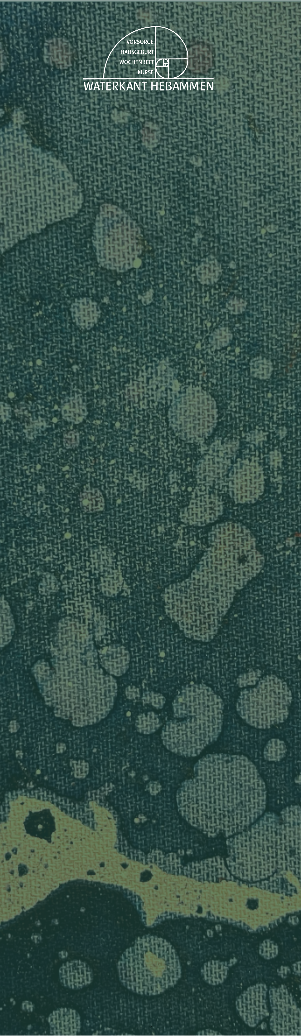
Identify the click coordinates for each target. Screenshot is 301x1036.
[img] (150, 518)
